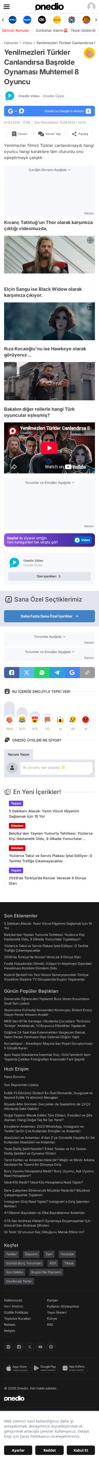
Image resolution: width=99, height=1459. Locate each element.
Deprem (31, 1254)
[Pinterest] (51, 1347)
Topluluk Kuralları (17, 1318)
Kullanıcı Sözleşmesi (63, 1306)
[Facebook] (19, 1347)
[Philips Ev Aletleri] (13, 20)
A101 (53, 1263)
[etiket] (89, 53)
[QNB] (57, 20)
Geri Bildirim (13, 1306)
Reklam (9, 1325)
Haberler (11, 43)
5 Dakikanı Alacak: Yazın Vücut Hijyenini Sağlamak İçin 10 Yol (44, 813)
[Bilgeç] (87, 20)
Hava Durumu (14, 1077)
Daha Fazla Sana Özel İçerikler (47, 616)
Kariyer (52, 1300)
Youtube (67, 1254)
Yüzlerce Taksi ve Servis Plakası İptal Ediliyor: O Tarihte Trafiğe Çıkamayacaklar (50, 858)
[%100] (43, 20)
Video (27, 43)
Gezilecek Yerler (19, 1281)
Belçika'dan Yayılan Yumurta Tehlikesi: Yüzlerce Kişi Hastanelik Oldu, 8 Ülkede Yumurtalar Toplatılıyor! (51, 836)
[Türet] (72, 20)
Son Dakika (14, 1272)
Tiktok (69, 1263)
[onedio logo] (46, 1398)
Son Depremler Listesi (21, 1085)
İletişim (9, 1331)
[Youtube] (40, 1347)
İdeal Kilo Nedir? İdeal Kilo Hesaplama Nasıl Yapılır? (43, 1182)
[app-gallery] (74, 1368)
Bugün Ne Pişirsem (46, 1272)
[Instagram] (8, 1347)
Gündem (17, 826)
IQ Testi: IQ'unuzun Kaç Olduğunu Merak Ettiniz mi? (44, 1232)
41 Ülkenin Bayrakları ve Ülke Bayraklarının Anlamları (44, 1213)
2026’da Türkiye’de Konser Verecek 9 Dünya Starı (47, 880)
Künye (52, 1318)
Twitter (11, 1254)
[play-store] (46, 1368)
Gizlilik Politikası (16, 1312)
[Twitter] (29, 1347)
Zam (49, 1254)
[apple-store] (18, 1368)
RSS (50, 1325)
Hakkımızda (13, 1300)
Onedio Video (41, 96)
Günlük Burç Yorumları (23, 1263)
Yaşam (16, 803)
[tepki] (9, 719)
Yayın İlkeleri (57, 1312)
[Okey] (28, 20)
